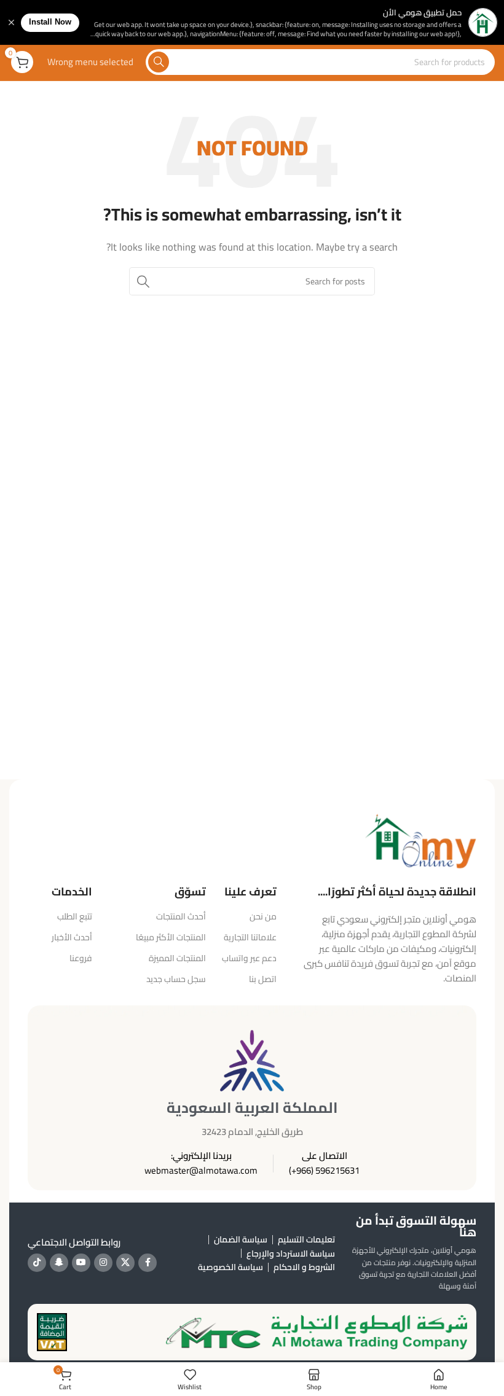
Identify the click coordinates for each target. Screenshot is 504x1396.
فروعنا (80, 958)
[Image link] (420, 839)
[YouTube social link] (81, 1263)
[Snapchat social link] (59, 1263)
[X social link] (125, 1263)
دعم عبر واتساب (249, 958)
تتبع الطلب (74, 916)
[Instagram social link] (103, 1263)
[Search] (158, 62)
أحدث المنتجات (181, 916)
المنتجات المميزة (177, 958)
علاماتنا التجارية (250, 937)
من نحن (263, 916)
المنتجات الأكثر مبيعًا (171, 937)
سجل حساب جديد (176, 979)
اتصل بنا (263, 979)
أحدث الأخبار (72, 937)
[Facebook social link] (147, 1263)
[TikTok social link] (37, 1263)
